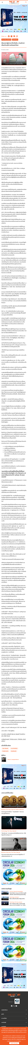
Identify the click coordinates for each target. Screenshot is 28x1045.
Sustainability (20, 891)
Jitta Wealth (5, 748)
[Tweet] (11, 36)
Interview (8, 852)
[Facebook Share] (9, 36)
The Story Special (6, 39)
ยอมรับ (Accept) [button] (14, 1043)
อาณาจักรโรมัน (14, 748)
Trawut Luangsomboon (13, 759)
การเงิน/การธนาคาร (19, 809)
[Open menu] (2, 2)
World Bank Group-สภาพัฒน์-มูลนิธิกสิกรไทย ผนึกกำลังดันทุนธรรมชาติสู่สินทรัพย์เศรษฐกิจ (17, 894)
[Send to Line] (14, 36)
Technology (4, 831)
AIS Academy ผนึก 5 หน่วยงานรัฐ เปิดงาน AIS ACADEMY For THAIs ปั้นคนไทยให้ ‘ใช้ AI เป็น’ (17, 905)
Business (3, 809)
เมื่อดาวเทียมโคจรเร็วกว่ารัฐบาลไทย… (17, 898)
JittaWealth (13, 751)
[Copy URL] (17, 36)
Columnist (15, 39)
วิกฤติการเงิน (5, 751)
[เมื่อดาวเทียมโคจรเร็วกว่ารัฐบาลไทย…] (5, 898)
